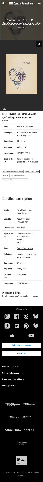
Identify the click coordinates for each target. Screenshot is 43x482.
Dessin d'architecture (25, 126)
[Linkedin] (17, 326)
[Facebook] (17, 317)
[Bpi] (14, 405)
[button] (21, 199)
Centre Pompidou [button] (9, 366)
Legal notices (8, 472)
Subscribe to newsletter (21, 345)
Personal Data (29, 472)
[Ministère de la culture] (21, 460)
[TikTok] (7, 326)
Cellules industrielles (25, 233)
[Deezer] (36, 326)
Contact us (21, 353)
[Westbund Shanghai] (31, 432)
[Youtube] (31, 336)
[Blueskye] (36, 317)
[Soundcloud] (12, 336)
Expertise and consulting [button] (12, 379)
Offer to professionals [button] (10, 373)
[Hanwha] (21, 445)
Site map (16, 472)
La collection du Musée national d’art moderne (20, 296)
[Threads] (26, 317)
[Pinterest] (26, 326)
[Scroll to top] (38, 477)
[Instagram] (7, 317)
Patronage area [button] (8, 385)
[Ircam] (30, 405)
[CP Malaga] (28, 419)
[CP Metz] (15, 419)
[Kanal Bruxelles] (14, 432)
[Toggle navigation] (39, 3)
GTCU (22, 472)
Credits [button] (4, 109)
